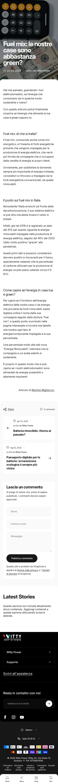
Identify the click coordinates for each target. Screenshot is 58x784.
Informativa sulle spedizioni (41, 767)
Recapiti (51, 765)
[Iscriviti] (49, 703)
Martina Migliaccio (43, 390)
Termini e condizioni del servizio (30, 767)
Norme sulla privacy (27, 570)
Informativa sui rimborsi (7, 767)
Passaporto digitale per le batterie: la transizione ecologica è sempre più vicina (23, 463)
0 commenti (49, 409)
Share (11, 409)
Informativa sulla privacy (18, 767)
